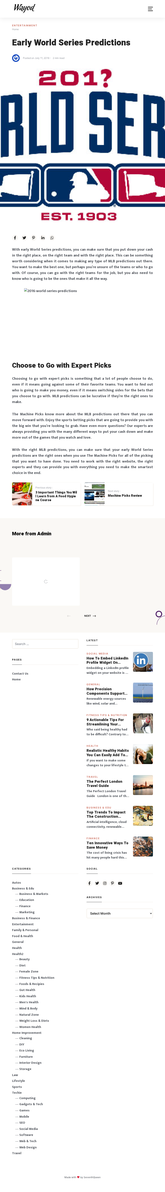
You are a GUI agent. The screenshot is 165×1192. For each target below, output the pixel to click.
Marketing (27, 912)
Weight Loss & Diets (34, 1021)
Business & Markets (33, 894)
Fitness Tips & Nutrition (107, 715)
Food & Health (22, 936)
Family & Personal (25, 930)
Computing (27, 1098)
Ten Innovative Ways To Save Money (107, 845)
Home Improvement (26, 1033)
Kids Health (27, 996)
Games (24, 1110)
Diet (22, 965)
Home (16, 679)
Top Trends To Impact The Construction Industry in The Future (106, 814)
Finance (93, 838)
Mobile (24, 1116)
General (93, 684)
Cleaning (25, 1038)
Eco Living (26, 1050)
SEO (22, 1122)
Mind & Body (28, 1008)
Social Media (97, 653)
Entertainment (24, 25)
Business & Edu (99, 807)
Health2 (17, 954)
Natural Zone (29, 1015)
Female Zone (28, 971)
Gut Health (27, 990)
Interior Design (30, 1063)
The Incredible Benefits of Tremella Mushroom (54, 573)
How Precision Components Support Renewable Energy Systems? (106, 691)
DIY (21, 1044)
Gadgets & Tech (31, 1104)
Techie (17, 1093)
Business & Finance (26, 918)
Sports (17, 1087)
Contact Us (20, 673)
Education (26, 900)
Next (87, 615)
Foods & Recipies (52, 563)
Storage (25, 1069)
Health (92, 745)
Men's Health (28, 1002)
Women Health (30, 1027)
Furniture (26, 1057)
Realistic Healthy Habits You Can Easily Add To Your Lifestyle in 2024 (108, 753)
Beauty (24, 959)
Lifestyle (18, 1081)
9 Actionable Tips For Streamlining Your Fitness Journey (105, 722)
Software (26, 1135)
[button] (150, 9)
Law (15, 1075)
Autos (16, 882)
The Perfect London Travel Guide (104, 784)
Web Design (28, 1147)
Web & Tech (27, 1141)
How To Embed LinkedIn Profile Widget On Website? (107, 660)
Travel (92, 776)
